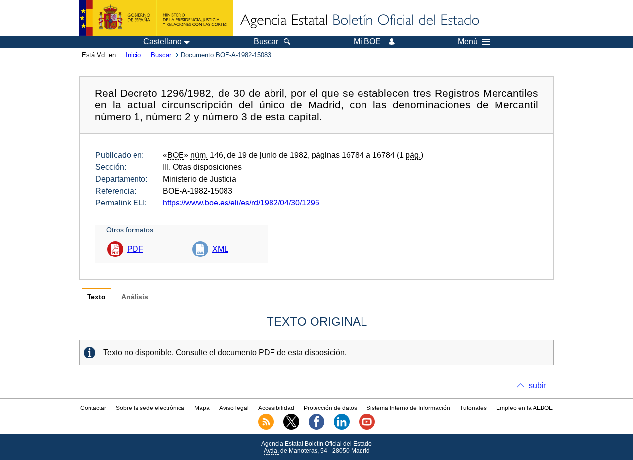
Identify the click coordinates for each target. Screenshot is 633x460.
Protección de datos (330, 408)
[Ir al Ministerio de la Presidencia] (156, 18)
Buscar (161, 55)
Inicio (133, 55)
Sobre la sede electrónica (150, 408)
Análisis (134, 297)
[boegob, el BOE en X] (291, 427)
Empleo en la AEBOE (524, 408)
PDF (135, 249)
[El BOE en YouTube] (367, 427)
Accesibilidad (276, 408)
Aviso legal (234, 408)
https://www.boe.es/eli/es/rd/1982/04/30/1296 (241, 203)
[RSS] (266, 427)
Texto (96, 297)
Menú (468, 42)
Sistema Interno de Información (408, 408)
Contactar (93, 408)
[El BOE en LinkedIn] (342, 427)
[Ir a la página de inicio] (359, 21)
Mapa (202, 408)
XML (220, 249)
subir (537, 385)
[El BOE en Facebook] (316, 427)
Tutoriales (473, 408)
